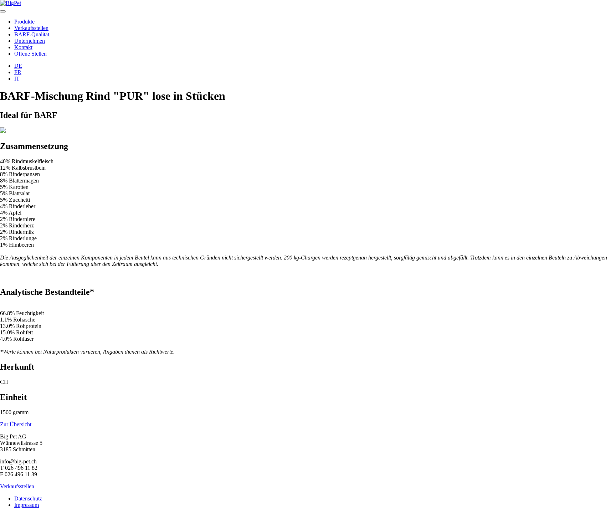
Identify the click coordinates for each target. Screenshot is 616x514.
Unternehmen (29, 41)
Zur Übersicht (15, 424)
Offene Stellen (30, 54)
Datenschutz (28, 498)
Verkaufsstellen (31, 28)
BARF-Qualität (31, 34)
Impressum (26, 505)
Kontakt (23, 47)
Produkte (24, 22)
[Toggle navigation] (3, 11)
